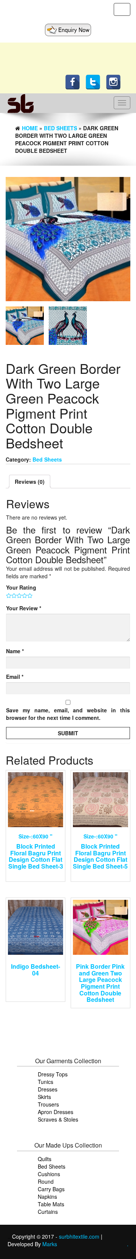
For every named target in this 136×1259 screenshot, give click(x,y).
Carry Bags (51, 1189)
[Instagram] (115, 81)
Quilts (44, 1159)
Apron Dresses (55, 1112)
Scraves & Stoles (58, 1119)
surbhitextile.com (80, 1236)
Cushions (49, 1174)
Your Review (23, 608)
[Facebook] (74, 81)
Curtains (48, 1211)
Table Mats (51, 1204)
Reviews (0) (30, 481)
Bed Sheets (60, 128)
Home (30, 128)
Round (46, 1181)
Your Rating (21, 587)
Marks (49, 1244)
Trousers (48, 1104)
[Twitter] (94, 81)
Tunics (45, 1081)
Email (14, 676)
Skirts (44, 1096)
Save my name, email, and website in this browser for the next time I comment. (68, 713)
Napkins (47, 1196)
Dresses (47, 1089)
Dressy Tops (53, 1074)
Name (15, 651)
